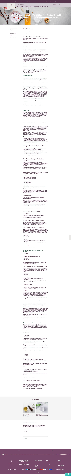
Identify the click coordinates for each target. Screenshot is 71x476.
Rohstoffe (47, 459)
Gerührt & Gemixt (36, 5)
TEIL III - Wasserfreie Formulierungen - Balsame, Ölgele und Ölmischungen (28, 415)
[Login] (61, 3)
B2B (35, 463)
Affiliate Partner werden (38, 459)
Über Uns (41, 5)
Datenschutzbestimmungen (36, 425)
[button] (68, 474)
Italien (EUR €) (55, 3)
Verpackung (48, 463)
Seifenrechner (46, 5)
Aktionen (22, 5)
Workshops (30, 5)
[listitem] (13, 36)
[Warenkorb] (63, 3)
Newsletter (36, 465)
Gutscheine (48, 460)
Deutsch (14, 468)
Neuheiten (26, 5)
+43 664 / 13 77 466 (22, 462)
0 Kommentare (13, 32)
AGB (58, 460)
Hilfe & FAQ (36, 460)
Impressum (59, 459)
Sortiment (18, 5)
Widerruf (59, 463)
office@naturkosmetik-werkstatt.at (24, 463)
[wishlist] (59, 3)
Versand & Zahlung (61, 464)
